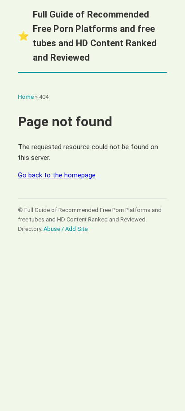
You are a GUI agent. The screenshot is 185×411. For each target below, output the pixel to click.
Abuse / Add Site (66, 228)
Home (26, 96)
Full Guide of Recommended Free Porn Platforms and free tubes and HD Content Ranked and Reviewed (87, 36)
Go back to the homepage (57, 175)
